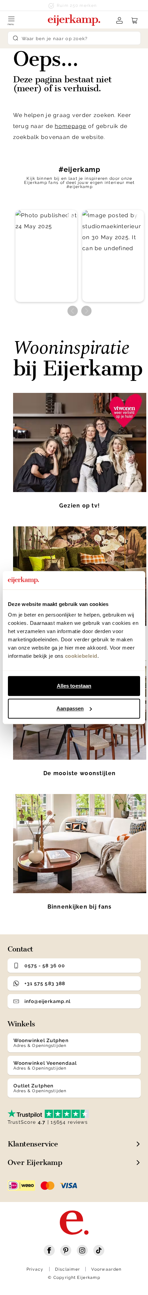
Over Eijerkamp (35, 1162)
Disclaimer (67, 1269)
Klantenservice (33, 1144)
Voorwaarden (106, 1269)
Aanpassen (70, 708)
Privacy (35, 1269)
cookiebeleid (81, 656)
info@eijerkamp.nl (47, 1001)
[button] (46, 256)
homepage (70, 126)
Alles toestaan (74, 686)
